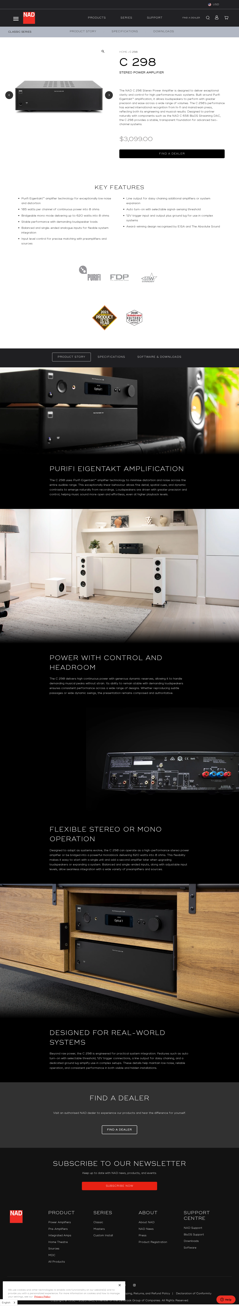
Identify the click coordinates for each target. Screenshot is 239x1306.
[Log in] (216, 18)
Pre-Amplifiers (58, 1229)
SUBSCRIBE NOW (119, 1186)
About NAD (146, 1222)
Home (123, 51)
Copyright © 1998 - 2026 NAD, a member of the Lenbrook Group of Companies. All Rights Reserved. (120, 1300)
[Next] (109, 95)
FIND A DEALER (191, 17)
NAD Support (193, 1228)
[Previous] (9, 95)
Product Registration (153, 1242)
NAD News (146, 1229)
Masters (99, 1229)
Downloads (191, 1241)
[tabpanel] (119, 724)
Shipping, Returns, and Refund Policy (145, 1293)
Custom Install (103, 1235)
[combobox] (8, 1302)
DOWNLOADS (163, 31)
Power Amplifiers (59, 1222)
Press (142, 1235)
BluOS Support (194, 1234)
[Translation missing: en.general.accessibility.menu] (15, 17)
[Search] (207, 18)
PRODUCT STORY (83, 31)
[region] (119, 222)
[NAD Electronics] (29, 18)
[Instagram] (134, 1285)
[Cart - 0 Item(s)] (226, 17)
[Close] (120, 1285)
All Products (56, 1261)
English (6, 1302)
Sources (53, 1248)
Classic (98, 1222)
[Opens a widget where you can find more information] (226, 1299)
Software (190, 1247)
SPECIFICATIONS (125, 31)
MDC (51, 1255)
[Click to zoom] (103, 51)
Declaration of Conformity (194, 1293)
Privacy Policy (42, 1296)
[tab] (71, 357)
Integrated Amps (59, 1235)
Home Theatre (58, 1242)
